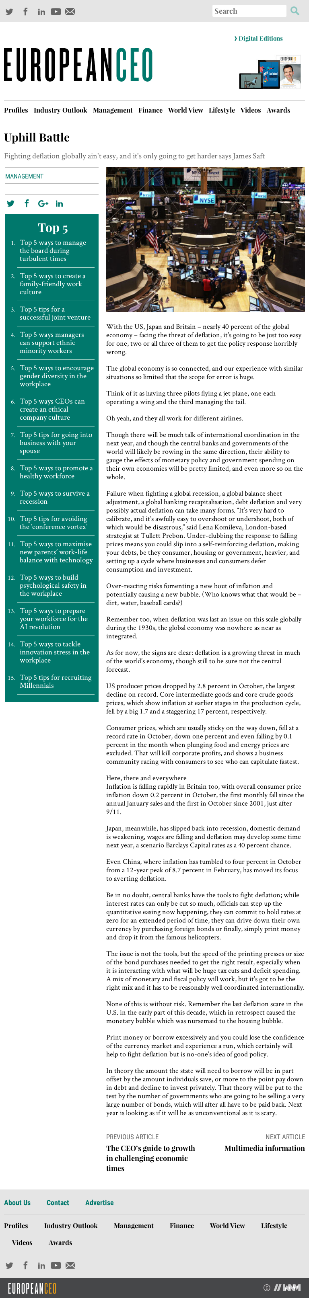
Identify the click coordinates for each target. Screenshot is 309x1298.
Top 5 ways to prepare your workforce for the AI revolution (54, 619)
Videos (251, 109)
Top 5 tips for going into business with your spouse (56, 443)
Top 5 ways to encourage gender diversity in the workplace (57, 376)
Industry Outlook (60, 109)
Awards (278, 109)
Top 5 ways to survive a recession (55, 497)
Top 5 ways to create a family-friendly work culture (53, 284)
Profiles (16, 109)
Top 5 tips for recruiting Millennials (56, 681)
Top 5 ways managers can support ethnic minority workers (52, 342)
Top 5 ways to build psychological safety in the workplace (53, 585)
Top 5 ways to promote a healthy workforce (56, 472)
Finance (150, 109)
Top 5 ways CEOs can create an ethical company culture (52, 409)
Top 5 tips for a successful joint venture (55, 313)
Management (113, 109)
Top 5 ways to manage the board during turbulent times (53, 250)
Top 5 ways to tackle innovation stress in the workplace (55, 652)
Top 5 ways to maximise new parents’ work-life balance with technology (56, 552)
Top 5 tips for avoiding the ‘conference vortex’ (53, 523)
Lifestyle (222, 109)
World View (185, 109)
